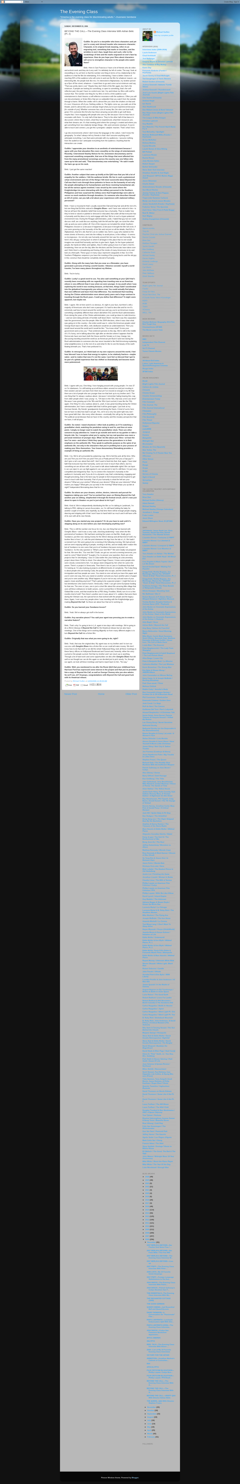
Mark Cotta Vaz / (152, 1140)
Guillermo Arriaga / (158, 587)
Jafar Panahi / (151, 972)
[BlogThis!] (93, 684)
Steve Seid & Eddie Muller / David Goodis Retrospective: (156, 1037)
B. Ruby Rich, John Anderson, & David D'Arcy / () (158, 1023)
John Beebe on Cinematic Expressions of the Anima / (159, 613)
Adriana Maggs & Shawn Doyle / (156, 903)
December (151, 1242)
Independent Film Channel (153, 342)
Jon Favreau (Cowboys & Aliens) (156, 752)
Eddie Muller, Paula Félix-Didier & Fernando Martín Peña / (157, 951)
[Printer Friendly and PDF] (76, 685)
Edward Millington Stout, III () (157, 521)
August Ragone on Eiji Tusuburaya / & (157, 991)
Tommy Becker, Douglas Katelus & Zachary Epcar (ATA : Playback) (157, 603)
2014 (147, 1213)
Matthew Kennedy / (156, 850)
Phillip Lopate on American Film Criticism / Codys (156, 884)
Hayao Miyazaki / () (158, 929)
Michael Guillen (163, 32)
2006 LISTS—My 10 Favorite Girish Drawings (158, 1273)
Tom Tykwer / (151, 1115)
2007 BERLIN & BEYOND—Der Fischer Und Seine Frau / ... (159, 1246)
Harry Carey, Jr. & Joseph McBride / (157, 679)
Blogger (135, 1478)
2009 (147, 1229)
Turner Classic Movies (151, 351)
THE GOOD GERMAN (155, 1304)
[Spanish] (153, 447)
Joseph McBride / (156, 918)
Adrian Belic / (155, 625)
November (151, 1407)
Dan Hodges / (154, 816)
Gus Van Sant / (154, 1131)
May (149, 1427)
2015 (147, 1210)
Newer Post (70, 694)
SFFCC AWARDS (153, 1338)
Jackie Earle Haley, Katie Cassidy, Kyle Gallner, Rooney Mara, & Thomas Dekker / (158, 794)
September (152, 1414)
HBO (144, 339)
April (149, 1430)
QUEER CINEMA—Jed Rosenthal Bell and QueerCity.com (160, 1308)
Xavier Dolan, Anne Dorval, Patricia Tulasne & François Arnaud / (157, 717)
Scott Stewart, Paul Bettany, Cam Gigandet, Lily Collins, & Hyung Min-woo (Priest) (158, 1074)
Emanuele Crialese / (156, 700)
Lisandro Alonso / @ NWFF (158, 538)
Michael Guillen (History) (153, 500)
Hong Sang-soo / (158, 820)
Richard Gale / (158, 764)
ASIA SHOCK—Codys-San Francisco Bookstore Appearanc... (158, 1332)
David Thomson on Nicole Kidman (157, 1091)
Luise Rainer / (155, 995)
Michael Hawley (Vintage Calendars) (157, 509)
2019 (147, 1196)
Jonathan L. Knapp (150, 512)
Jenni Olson (147, 518)
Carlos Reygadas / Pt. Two (158, 1015)
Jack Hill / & (156, 813)
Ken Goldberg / (153, 779)
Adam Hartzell (148, 503)
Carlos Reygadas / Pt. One (158, 1012)
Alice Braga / (152, 658)
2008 (147, 1233)
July (149, 1420)
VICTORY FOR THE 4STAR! (158, 1355)
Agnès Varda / (157, 1137)
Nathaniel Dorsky (149, 725)
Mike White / (157, 1161)
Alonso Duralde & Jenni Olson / (158, 742)
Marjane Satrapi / (154, 1033)
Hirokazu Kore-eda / (153, 866)
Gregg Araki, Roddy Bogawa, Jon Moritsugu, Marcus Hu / (159, 574)
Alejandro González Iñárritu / (157, 834)
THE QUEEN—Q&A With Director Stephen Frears (160, 1402)
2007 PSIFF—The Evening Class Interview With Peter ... (160, 1267)
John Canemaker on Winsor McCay (157, 675)
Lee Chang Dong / (157, 722)
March (150, 1434)
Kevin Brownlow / (157, 667)
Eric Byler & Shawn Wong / (153, 671)
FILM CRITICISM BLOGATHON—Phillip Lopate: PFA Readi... (160, 1377)
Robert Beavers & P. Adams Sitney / (158, 598)
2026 (147, 1177)
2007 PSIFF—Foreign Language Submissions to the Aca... (160, 1278)
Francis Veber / (153, 1143)
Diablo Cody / (155, 689)
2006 (147, 1239)
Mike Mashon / (155, 915)
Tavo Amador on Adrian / (158, 554)
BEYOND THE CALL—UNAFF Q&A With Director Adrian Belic (161, 1397)
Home (101, 694)
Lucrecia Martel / (154, 907)
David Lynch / (154, 896)
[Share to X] (95, 684)
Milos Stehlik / (154, 1069)
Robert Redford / (157, 998)
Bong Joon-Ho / (153, 842)
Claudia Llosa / (157, 880)
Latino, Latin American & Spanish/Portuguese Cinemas (155, 365)
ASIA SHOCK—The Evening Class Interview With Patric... (161, 1284)
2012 (147, 1220)
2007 (147, 1236)
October (151, 1410)
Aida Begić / (150, 622)
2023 (147, 1183)
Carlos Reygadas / (157, 1006)
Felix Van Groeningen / (154, 1127)
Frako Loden (147, 515)
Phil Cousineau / (155, 697)
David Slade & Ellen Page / (158, 1051)
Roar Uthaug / (152, 1123)
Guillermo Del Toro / (157, 709)
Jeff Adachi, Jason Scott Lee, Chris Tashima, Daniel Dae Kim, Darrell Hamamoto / (157, 533)
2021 (147, 1190)
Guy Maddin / (154, 899)
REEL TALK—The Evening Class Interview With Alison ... (160, 1345)
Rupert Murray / (158, 960)
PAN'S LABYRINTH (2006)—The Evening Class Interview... (160, 1326)
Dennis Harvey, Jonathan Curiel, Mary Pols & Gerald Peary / (158, 808)
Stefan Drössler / (155, 738)
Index (150, 361)
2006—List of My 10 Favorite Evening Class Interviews (159, 1351)
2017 (147, 1203)
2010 (147, 1226)
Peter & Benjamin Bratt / (157, 661)
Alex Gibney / (151, 773)
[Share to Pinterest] (100, 684)
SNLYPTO (151, 1341)
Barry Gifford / (154, 776)
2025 (147, 1180)
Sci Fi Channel (148, 348)
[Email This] (91, 684)
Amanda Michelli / (154, 921)
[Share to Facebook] (98, 684)
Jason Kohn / (153, 863)
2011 (147, 1223)
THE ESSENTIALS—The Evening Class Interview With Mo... (160, 1294)
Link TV (145, 345)
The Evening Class (79, 11)
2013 (147, 1216)
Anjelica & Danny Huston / (155, 825)
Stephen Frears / (154, 760)
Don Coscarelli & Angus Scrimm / (157, 693)
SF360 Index (147, 372)
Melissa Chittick (149, 686)
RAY (148, 1364)
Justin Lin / (155, 874)
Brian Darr (146, 497)
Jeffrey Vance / (154, 1134)
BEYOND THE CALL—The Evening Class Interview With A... (160, 1383)
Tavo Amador (148, 494)
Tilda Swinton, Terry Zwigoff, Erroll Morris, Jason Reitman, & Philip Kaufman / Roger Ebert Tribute (157, 1081)
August (150, 1417)
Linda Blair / (153, 645)
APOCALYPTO (153, 1367)
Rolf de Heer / (153, 706)
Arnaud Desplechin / (158, 712)
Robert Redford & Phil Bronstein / (157, 1002)
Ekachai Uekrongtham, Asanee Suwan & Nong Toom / (158, 1119)
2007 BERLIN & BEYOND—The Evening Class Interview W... (160, 1257)
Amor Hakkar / (156, 789)
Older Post (131, 694)
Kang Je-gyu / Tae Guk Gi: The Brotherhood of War (155, 838)
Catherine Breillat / (158, 664)
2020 (147, 1193)
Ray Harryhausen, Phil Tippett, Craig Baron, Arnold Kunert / (158, 801)
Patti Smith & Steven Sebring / (157, 1060)
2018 (147, 1200)
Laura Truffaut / (155, 1104)
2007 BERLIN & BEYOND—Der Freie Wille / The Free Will (159, 1252)
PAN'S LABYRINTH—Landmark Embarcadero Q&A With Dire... (160, 1321)
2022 (147, 1187)
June (149, 1424)
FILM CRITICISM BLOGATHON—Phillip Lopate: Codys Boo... (160, 1371)
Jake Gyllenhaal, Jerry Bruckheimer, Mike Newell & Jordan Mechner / (159, 784)
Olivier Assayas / (156, 591)
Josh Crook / (151, 703)
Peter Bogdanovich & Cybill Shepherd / (158, 654)
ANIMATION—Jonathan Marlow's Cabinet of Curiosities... (160, 1359)
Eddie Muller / (153, 937)
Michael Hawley (149, 506)
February (151, 1437)
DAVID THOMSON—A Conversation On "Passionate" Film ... (161, 1314)
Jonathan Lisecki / (157, 877)
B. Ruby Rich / (157, 1018)
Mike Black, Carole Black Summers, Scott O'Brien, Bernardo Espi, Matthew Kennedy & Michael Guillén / (158, 639)
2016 (147, 1206)
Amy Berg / (155, 628)
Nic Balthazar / (151, 594)
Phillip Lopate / (158, 893)
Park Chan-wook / (152, 683)
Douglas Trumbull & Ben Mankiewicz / (158, 1111)
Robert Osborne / (153, 969)
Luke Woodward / (155, 1167)
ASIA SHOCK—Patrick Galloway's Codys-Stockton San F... (161, 1289)
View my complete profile (164, 35)
